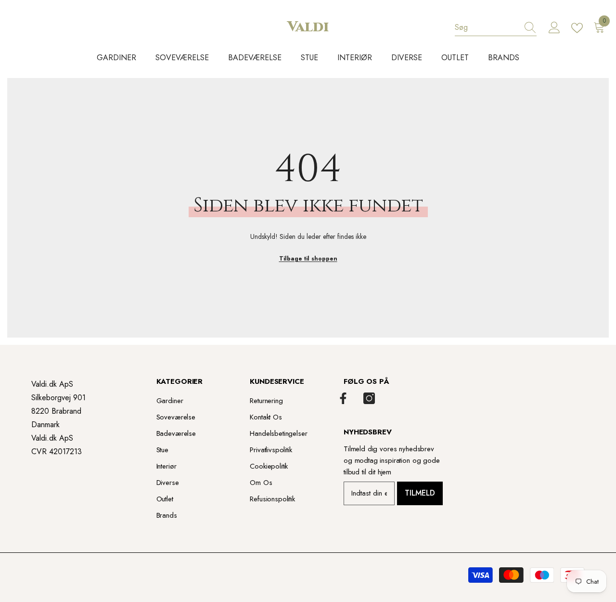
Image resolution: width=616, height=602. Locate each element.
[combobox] (486, 27)
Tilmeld (420, 492)
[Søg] (496, 27)
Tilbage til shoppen (308, 258)
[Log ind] (554, 28)
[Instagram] (369, 398)
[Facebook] (343, 398)
